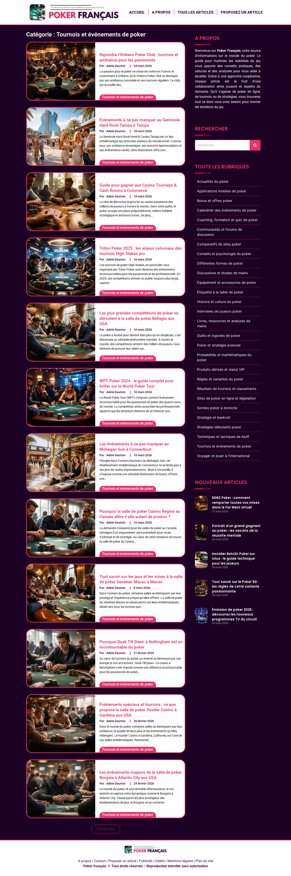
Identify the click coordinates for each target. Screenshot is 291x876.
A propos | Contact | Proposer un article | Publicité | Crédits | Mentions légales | (137, 861)
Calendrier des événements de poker (226, 210)
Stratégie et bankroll (213, 417)
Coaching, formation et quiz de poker (227, 220)
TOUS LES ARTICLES (195, 12)
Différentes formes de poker (220, 263)
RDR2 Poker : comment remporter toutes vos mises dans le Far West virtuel (235, 502)
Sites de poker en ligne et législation (226, 398)
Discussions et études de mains (222, 273)
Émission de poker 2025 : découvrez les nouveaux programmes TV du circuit (234, 614)
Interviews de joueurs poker (219, 311)
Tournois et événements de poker (224, 446)
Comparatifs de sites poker (219, 244)
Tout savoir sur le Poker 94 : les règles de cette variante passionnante (235, 586)
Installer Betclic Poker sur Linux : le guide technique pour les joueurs (233, 559)
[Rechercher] (255, 145)
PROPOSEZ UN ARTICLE (242, 12)
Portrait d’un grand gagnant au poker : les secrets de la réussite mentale (236, 531)
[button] (105, 829)
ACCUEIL (137, 12)
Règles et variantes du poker (220, 379)
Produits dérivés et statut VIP (220, 369)
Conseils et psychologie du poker (224, 254)
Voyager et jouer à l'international (223, 456)
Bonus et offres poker (214, 200)
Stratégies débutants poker (219, 427)
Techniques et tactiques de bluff (223, 436)
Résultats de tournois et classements (226, 389)
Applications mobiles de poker (221, 191)
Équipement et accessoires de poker (226, 282)
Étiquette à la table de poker (220, 292)
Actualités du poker (213, 181)
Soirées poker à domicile (217, 408)
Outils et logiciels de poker (218, 335)
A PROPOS (161, 12)
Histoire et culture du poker (219, 302)
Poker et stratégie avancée (219, 345)
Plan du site (204, 861)
